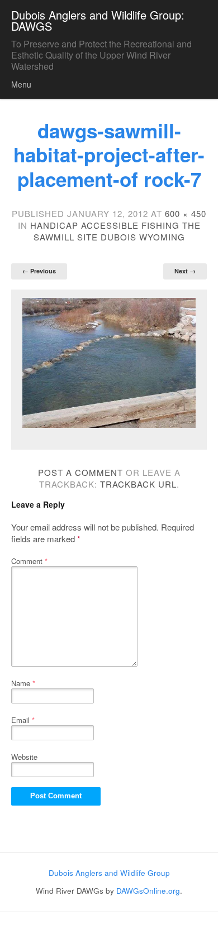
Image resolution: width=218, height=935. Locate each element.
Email (23, 720)
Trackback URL (138, 484)
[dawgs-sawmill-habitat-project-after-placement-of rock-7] (109, 363)
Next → (185, 271)
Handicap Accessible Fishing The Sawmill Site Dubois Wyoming (115, 231)
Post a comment (80, 472)
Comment (29, 561)
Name (23, 683)
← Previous (39, 271)
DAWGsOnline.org (148, 890)
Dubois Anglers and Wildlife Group (109, 872)
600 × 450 (185, 213)
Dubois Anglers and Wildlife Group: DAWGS (97, 20)
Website (24, 756)
